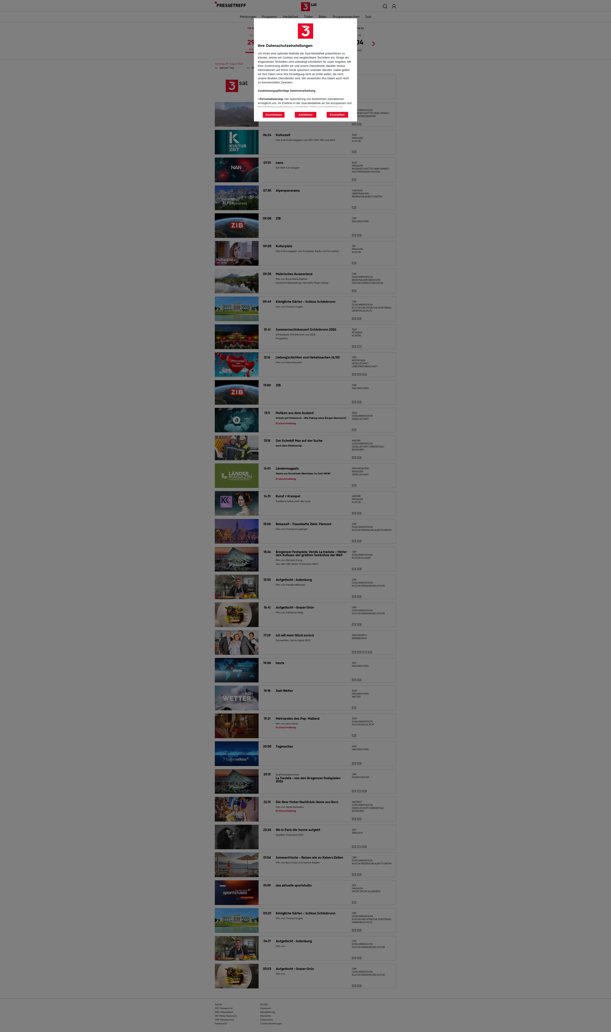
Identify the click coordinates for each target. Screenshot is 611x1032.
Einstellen (337, 114)
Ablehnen (305, 114)
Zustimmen (273, 114)
